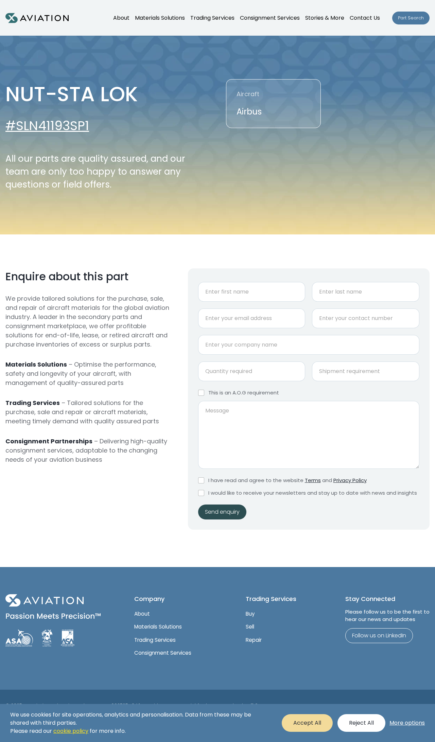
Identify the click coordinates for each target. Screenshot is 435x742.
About (121, 18)
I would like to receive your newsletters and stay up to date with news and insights (312, 493)
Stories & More (324, 18)
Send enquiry (222, 512)
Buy (250, 613)
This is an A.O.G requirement (243, 392)
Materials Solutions (160, 18)
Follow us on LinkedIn (379, 635)
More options (407, 723)
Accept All (307, 723)
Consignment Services (270, 18)
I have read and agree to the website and (287, 480)
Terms (313, 480)
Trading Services (212, 18)
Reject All (361, 723)
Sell (250, 626)
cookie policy (70, 731)
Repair (254, 639)
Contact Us (365, 18)
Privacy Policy (350, 480)
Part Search (411, 18)
